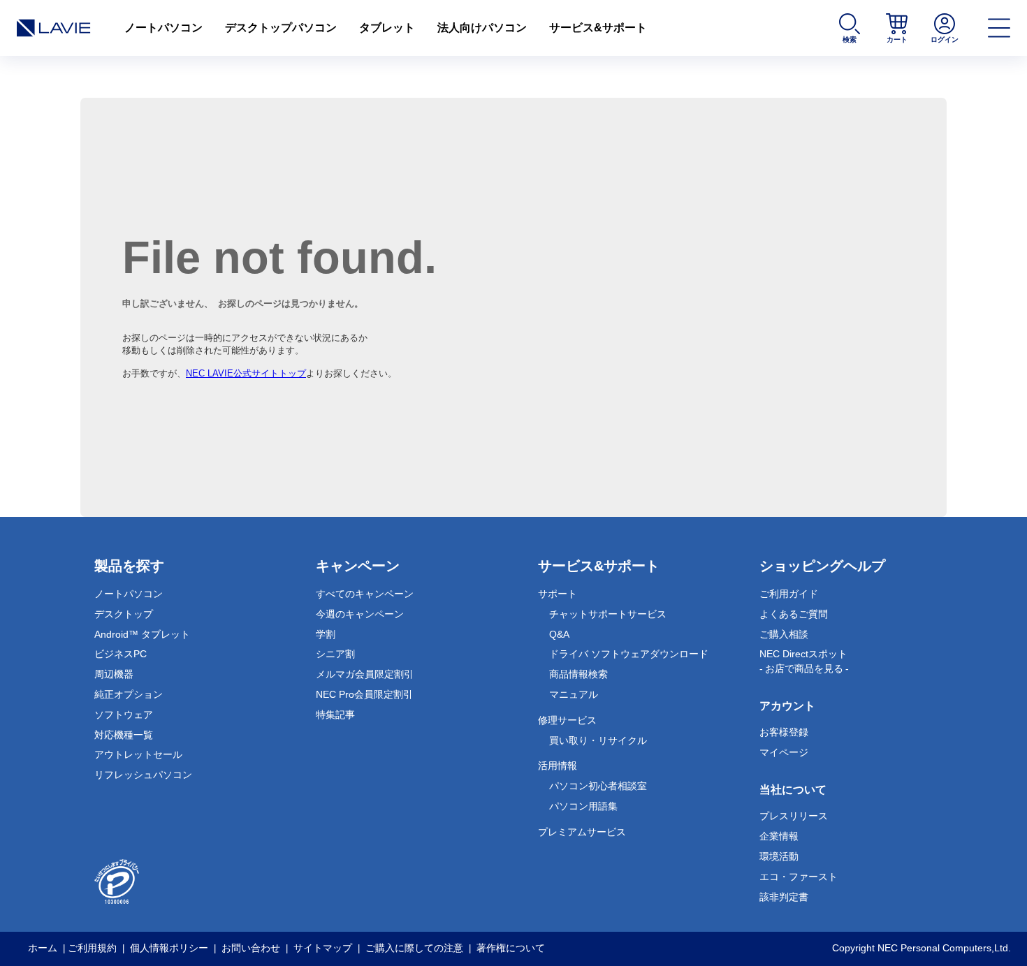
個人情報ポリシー (169, 947)
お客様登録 (783, 732)
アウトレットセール (138, 754)
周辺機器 (113, 674)
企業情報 (779, 836)
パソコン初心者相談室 (598, 785)
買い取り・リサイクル (598, 740)
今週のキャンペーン (360, 614)
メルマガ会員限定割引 (365, 674)
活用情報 (557, 765)
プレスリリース (793, 815)
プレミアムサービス (582, 831)
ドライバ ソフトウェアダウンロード (628, 653)
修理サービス (567, 720)
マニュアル (573, 694)
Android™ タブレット (142, 634)
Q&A (559, 634)
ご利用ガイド (788, 593)
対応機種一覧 (123, 734)
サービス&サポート (598, 28)
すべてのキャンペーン (365, 593)
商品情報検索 (578, 674)
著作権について (510, 947)
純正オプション (128, 694)
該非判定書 (783, 896)
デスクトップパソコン (281, 28)
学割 (325, 634)
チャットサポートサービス (608, 614)
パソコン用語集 (583, 806)
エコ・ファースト (798, 876)
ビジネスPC (120, 653)
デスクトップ (123, 614)
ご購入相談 (783, 634)
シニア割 (335, 653)
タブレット (387, 28)
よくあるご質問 (793, 614)
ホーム (42, 947)
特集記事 (335, 714)
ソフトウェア (123, 714)
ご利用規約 (92, 947)
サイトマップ (322, 947)
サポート (557, 593)
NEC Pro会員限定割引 (364, 694)
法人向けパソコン (482, 28)
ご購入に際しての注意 (414, 947)
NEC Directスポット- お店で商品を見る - (804, 661)
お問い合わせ (250, 947)
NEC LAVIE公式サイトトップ (246, 373)
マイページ (783, 752)
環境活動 (779, 856)
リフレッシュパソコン (143, 774)
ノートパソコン (163, 28)
